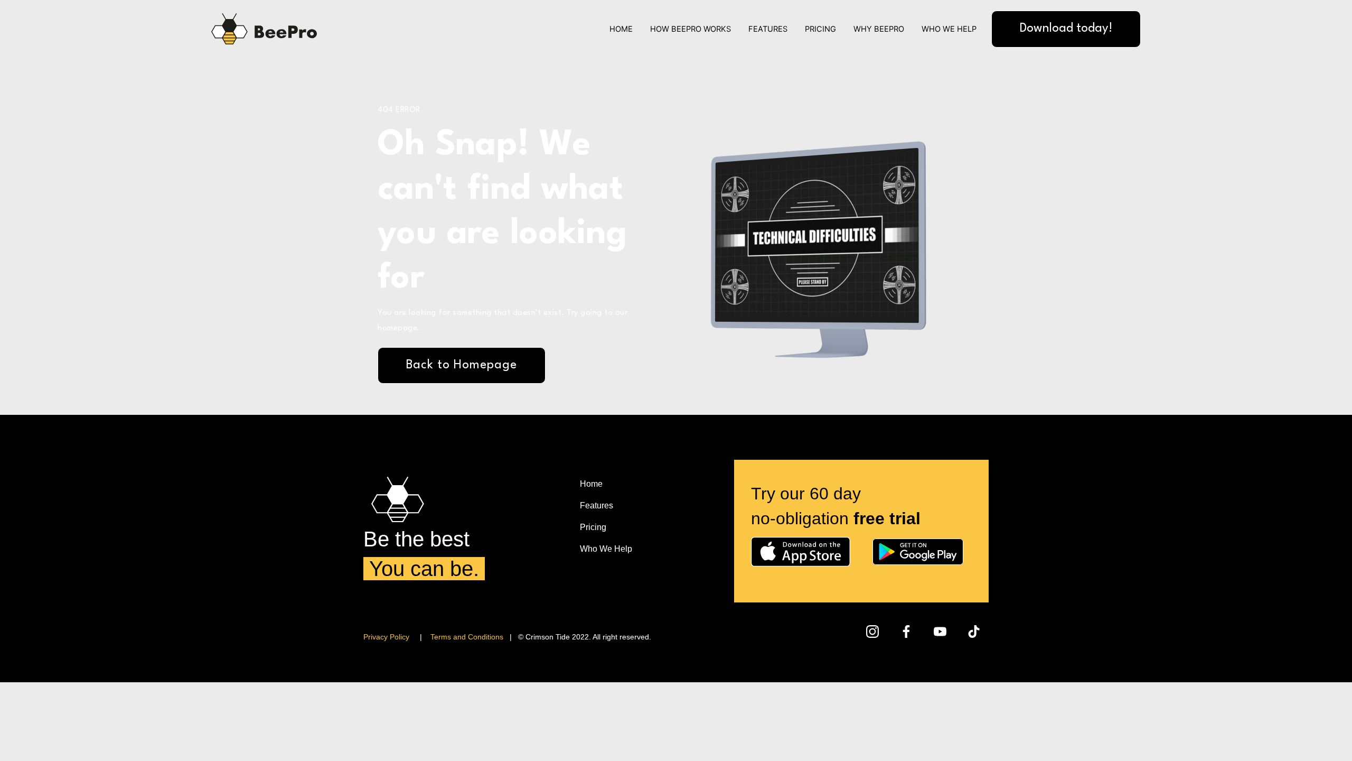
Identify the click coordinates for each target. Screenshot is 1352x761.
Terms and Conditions (466, 637)
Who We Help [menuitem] (606, 548)
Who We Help (949, 29)
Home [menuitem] (591, 483)
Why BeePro (878, 29)
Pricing (820, 29)
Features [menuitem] (596, 505)
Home (621, 29)
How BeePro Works (690, 29)
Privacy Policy (386, 637)
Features (767, 29)
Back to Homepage (461, 365)
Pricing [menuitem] (593, 527)
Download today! (1066, 28)
